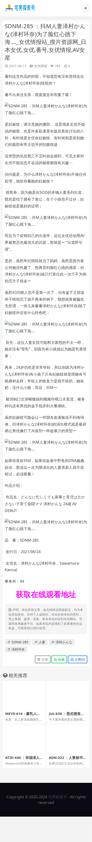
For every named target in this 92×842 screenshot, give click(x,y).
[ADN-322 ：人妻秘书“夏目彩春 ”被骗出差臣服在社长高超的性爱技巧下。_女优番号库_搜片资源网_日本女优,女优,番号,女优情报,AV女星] (67, 739)
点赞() (79, 659)
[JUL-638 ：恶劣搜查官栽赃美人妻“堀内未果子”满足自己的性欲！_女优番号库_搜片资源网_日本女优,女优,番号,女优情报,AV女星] (67, 695)
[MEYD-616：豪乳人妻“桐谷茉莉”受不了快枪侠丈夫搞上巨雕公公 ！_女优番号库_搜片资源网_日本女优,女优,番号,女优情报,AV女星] (24, 695)
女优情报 (40, 66)
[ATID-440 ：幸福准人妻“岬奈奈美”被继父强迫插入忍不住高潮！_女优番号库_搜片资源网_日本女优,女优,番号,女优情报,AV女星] (24, 739)
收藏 (61, 659)
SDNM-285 (20, 642)
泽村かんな (64, 642)
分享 (44, 659)
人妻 (42, 642)
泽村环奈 (18, 649)
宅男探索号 (57, 796)
